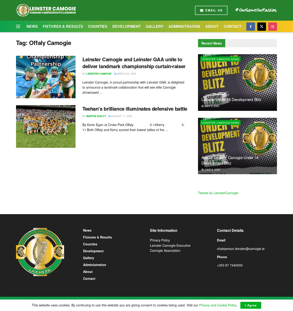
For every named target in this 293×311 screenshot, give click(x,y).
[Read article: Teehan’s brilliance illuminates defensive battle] (46, 126)
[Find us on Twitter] (261, 26)
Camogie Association (165, 250)
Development (126, 26)
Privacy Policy (160, 240)
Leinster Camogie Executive (170, 245)
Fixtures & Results (63, 26)
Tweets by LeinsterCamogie (218, 193)
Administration (184, 26)
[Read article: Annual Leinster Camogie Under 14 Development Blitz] (237, 146)
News (32, 26)
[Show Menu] (18, 26)
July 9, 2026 (211, 106)
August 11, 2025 (121, 116)
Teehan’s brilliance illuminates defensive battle (134, 108)
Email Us (213, 10)
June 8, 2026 (211, 169)
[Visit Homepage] (46, 10)
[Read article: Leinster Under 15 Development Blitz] (237, 82)
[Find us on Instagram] (272, 26)
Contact (232, 26)
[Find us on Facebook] (250, 26)
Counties (97, 26)
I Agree (251, 305)
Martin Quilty (96, 116)
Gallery (154, 26)
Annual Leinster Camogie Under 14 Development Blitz (229, 160)
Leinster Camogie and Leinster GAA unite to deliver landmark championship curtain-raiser (134, 63)
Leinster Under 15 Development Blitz (231, 99)
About (212, 26)
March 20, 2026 (126, 73)
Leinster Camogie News (220, 59)
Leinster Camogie (98, 73)
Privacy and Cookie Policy (217, 305)
